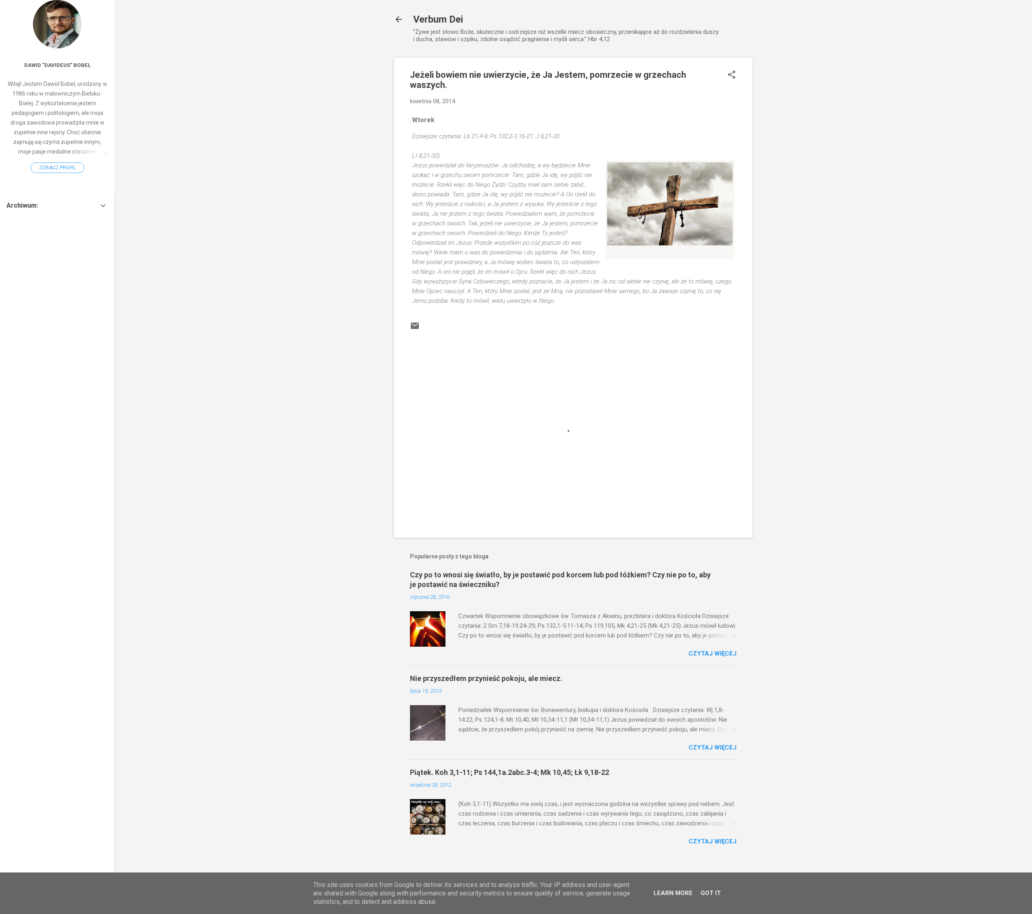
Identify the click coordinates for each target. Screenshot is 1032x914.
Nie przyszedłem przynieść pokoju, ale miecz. (486, 678)
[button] (732, 75)
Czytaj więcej (713, 653)
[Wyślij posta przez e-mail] (415, 328)
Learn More (673, 893)
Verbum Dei (438, 19)
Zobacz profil (57, 168)
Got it (711, 893)
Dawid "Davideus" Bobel (57, 65)
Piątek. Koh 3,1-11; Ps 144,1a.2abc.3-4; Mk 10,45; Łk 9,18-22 (509, 772)
